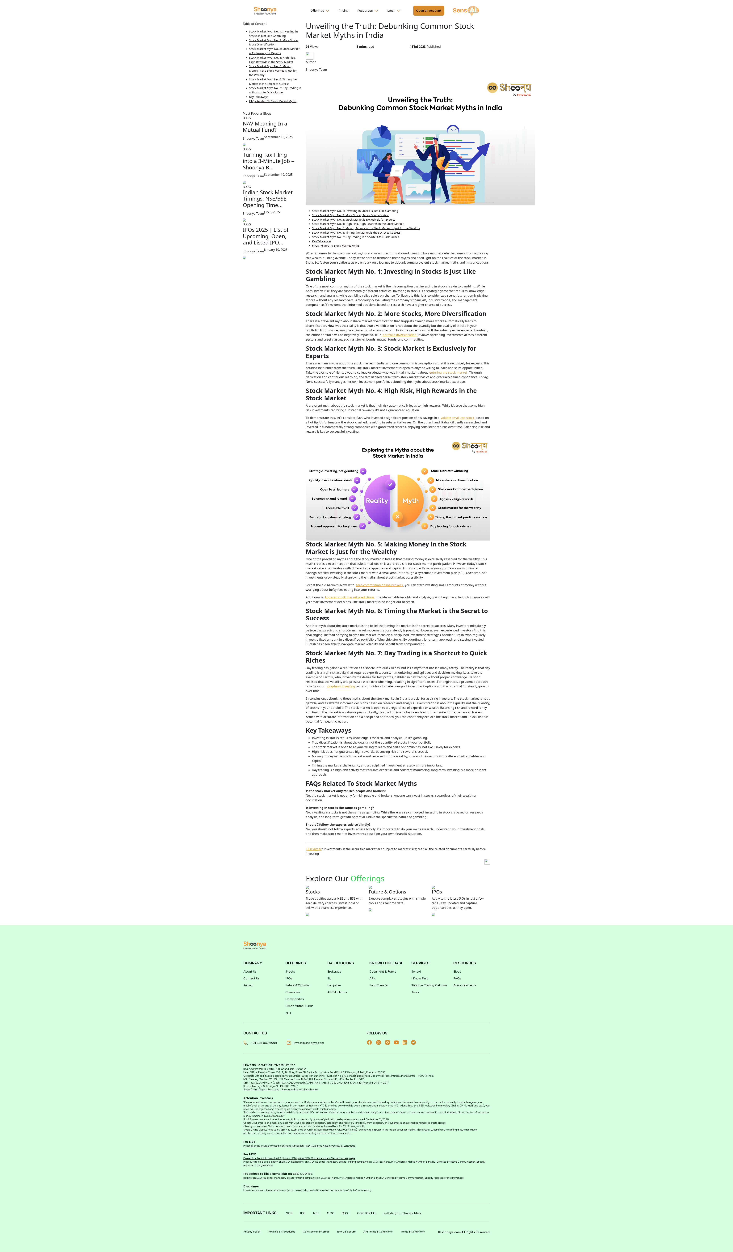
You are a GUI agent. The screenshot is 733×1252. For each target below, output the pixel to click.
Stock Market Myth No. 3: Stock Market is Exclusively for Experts (353, 219)
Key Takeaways (258, 97)
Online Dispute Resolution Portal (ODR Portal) (332, 1129)
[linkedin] (407, 1042)
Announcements (464, 985)
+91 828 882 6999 (264, 1043)
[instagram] (389, 1042)
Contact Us (251, 978)
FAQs (457, 978)
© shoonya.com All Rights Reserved (464, 1232)
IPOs (288, 978)
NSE (316, 1213)
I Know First (419, 978)
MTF (288, 1013)
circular (426, 1129)
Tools (415, 992)
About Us (250, 971)
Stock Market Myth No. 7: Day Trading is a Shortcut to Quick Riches (355, 237)
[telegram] (415, 1042)
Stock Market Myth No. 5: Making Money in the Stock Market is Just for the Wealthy (273, 70)
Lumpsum (334, 985)
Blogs (457, 971)
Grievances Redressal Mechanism (299, 1089)
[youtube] (398, 1042)
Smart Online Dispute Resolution (261, 1089)
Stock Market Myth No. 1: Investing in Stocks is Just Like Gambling (355, 211)
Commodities (294, 999)
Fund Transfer (378, 985)
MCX (330, 1213)
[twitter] (380, 1042)
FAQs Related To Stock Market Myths (272, 101)
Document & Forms (382, 971)
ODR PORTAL (366, 1213)
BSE (302, 1213)
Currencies (292, 992)
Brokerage (334, 971)
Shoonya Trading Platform (429, 985)
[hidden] (254, 945)
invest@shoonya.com (309, 1043)
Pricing (344, 10)
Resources (365, 10)
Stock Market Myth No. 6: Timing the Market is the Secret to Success (356, 232)
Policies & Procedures (281, 1231)
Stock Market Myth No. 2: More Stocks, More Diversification (350, 215)
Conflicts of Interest (316, 1231)
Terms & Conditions (412, 1231)
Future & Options (297, 985)
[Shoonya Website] (265, 10)
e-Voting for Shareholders (402, 1213)
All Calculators (337, 992)
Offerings (317, 10)
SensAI (416, 971)
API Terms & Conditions (378, 1231)
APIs (372, 978)
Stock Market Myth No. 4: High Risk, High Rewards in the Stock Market (358, 224)
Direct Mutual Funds (299, 1006)
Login (391, 10)
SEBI (289, 1213)
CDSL (345, 1213)
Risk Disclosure (346, 1231)
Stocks (290, 971)
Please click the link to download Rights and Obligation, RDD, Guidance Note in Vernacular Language (299, 1145)
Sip (329, 978)
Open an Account (428, 10)
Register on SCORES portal (258, 1177)
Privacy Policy (252, 1231)
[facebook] (371, 1042)
